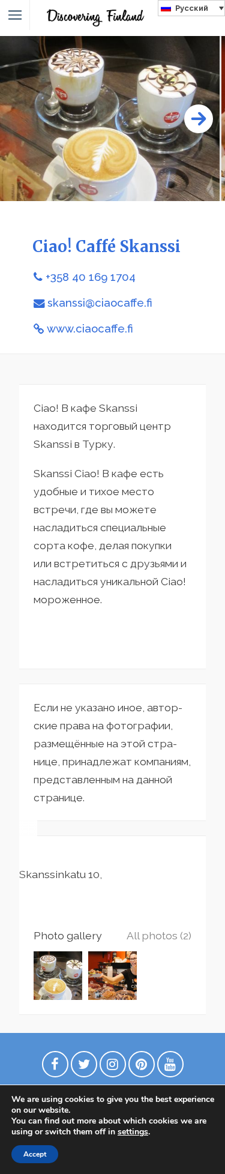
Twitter (84, 1067)
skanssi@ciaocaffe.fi (99, 303)
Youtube (170, 1067)
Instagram (113, 1067)
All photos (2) (159, 935)
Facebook (55, 1067)
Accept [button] (34, 1154)
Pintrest (142, 1067)
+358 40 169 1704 (91, 277)
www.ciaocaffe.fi (90, 328)
